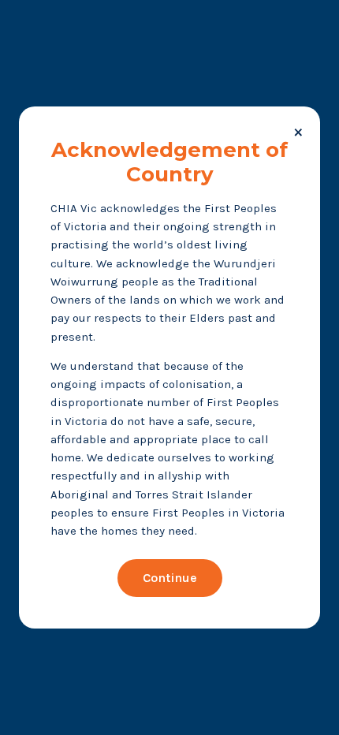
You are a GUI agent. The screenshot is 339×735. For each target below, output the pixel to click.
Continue (170, 577)
